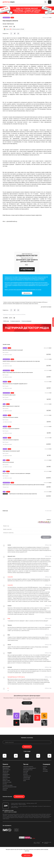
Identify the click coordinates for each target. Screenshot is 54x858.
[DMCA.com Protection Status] (22, 838)
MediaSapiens (6, 768)
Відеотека (5, 779)
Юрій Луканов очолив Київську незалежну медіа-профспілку (23, 493)
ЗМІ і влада (6, 321)
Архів (24, 780)
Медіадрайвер (6, 774)
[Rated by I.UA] (32, 838)
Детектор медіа (6, 766)
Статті (12, 17)
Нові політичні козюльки (8, 462)
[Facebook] (11, 33)
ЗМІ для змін (6, 771)
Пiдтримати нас (19, 796)
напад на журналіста (15, 321)
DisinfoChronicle (6, 777)
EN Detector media (7, 782)
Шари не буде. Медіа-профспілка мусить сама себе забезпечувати (18, 372)
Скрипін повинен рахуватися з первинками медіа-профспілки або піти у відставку (21, 361)
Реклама (25, 772)
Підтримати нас (27, 776)
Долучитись (27, 293)
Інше (4, 404)
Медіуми (5, 790)
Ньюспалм (5, 788)
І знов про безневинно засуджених (11, 439)
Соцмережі (46, 764)
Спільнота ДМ (27, 703)
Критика (5, 348)
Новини (8, 491)
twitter (44, 768)
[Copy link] (18, 33)
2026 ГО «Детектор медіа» (10, 811)
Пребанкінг (5, 772)
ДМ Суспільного (6, 769)
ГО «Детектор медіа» (8, 785)
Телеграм (45, 769)
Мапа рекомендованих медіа (9, 786)
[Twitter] (14, 33)
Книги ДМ (25, 771)
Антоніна (5, 783)
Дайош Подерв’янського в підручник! (11, 406)
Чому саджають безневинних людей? (11, 451)
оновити (49, 519)
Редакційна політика (28, 766)
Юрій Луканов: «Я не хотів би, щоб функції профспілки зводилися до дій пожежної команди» (23, 484)
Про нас (25, 764)
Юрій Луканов (10, 23)
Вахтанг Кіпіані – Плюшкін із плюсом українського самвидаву (16, 473)
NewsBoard (5, 776)
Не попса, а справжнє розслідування (11, 428)
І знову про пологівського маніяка (10, 417)
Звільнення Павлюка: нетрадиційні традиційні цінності (15, 383)
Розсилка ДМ (26, 779)
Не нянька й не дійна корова (9, 395)
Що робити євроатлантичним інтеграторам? (13, 350)
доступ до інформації (27, 321)
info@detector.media (9, 810)
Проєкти (5, 764)
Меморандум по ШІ (27, 769)
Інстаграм (45, 771)
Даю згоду (27, 855)
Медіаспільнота (6, 17)
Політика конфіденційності (29, 768)
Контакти (25, 774)
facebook (45, 766)
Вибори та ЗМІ (6, 780)
